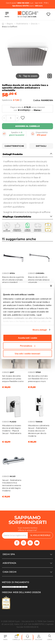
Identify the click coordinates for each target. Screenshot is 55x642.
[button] (49, 637)
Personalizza (26, 346)
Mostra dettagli (40, 330)
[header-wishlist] (48, 14)
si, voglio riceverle (40, 535)
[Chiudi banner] (51, 286)
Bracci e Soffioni (9, 26)
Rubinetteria (22, 23)
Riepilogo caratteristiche (17, 216)
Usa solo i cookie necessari (27, 353)
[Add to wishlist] (23, 118)
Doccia (34, 23)
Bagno (10, 23)
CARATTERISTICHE (14, 146)
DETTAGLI (41, 146)
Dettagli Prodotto (13, 154)
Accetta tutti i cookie (27, 338)
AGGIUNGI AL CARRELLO (27, 126)
